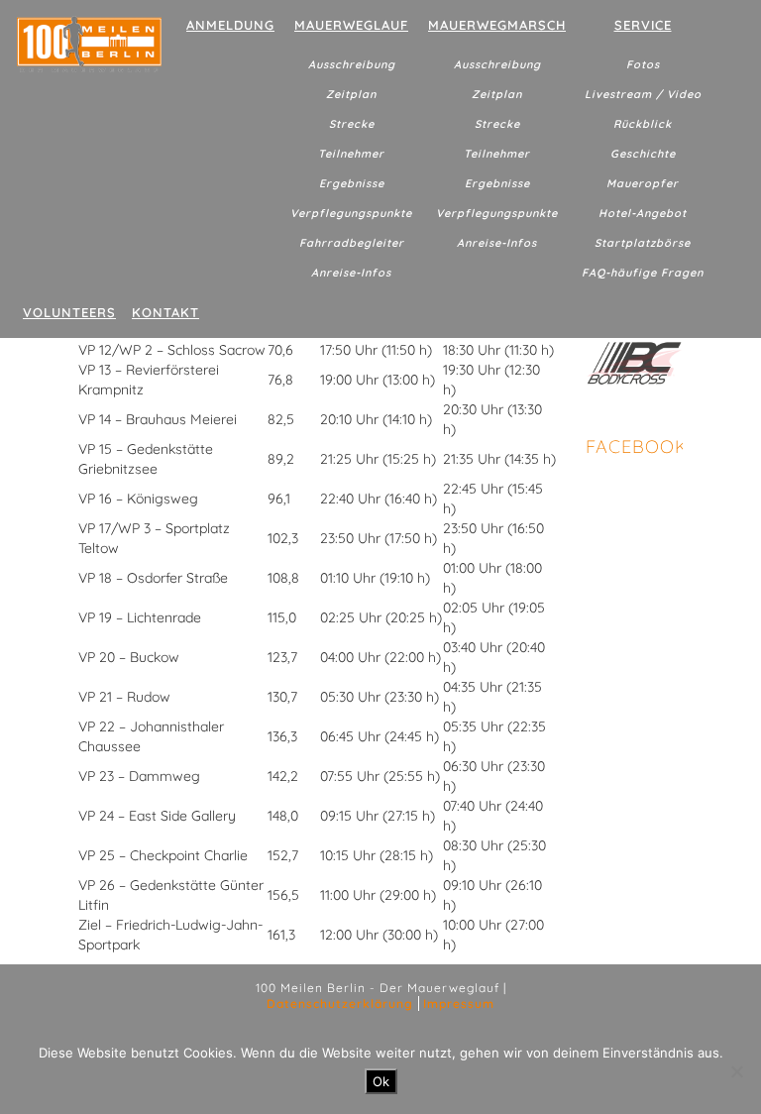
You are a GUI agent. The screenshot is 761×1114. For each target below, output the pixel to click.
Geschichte (643, 154)
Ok (381, 1081)
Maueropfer (642, 183)
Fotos (643, 64)
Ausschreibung (351, 64)
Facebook (637, 446)
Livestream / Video (643, 94)
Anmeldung (230, 25)
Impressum (458, 1003)
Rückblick (642, 124)
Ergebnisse (351, 183)
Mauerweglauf (351, 25)
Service (643, 25)
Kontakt (165, 312)
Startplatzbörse (643, 243)
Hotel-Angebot (642, 213)
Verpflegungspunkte (351, 213)
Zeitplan (351, 94)
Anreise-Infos (351, 272)
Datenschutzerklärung (340, 1003)
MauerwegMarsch (497, 25)
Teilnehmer (351, 154)
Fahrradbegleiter (351, 243)
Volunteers (69, 312)
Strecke (352, 124)
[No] (736, 1071)
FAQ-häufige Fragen (643, 272)
